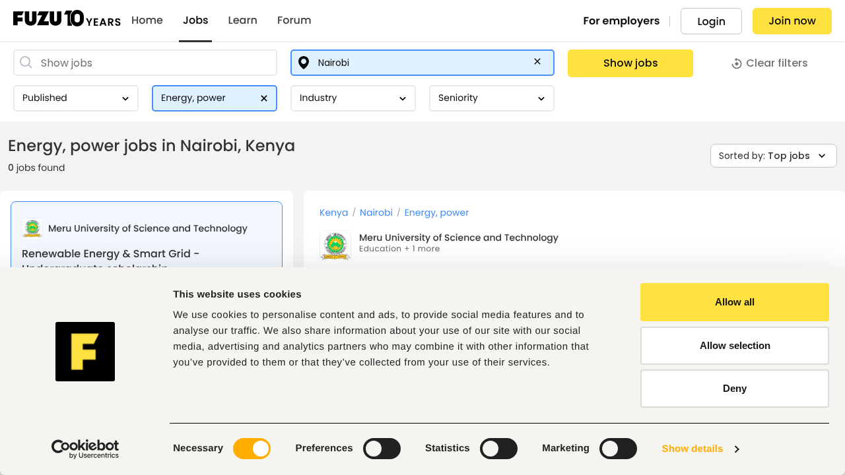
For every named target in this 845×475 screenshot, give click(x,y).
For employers (622, 20)
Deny (735, 388)
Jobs (196, 20)
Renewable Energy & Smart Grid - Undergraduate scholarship (110, 261)
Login (711, 21)
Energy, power (437, 212)
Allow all (735, 301)
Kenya (334, 212)
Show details (693, 449)
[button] (540, 64)
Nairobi (376, 212)
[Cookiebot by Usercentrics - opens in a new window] (85, 449)
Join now (792, 20)
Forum (294, 20)
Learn (242, 20)
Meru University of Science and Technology (458, 237)
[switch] (382, 448)
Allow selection (735, 345)
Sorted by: (764, 155)
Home (147, 20)
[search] (145, 62)
